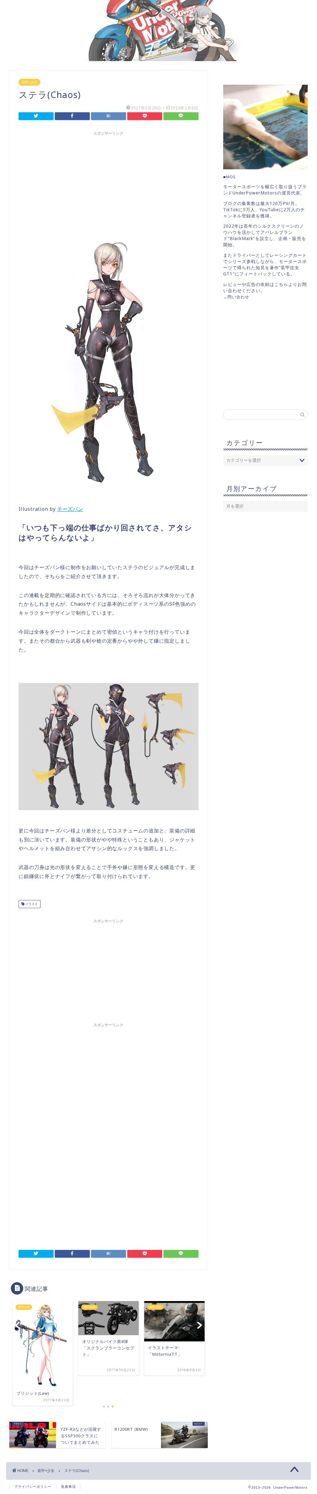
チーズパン (70, 509)
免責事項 (68, 1486)
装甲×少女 (29, 82)
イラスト (31, 904)
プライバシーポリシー (32, 1486)
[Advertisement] (108, 182)
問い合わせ (238, 297)
